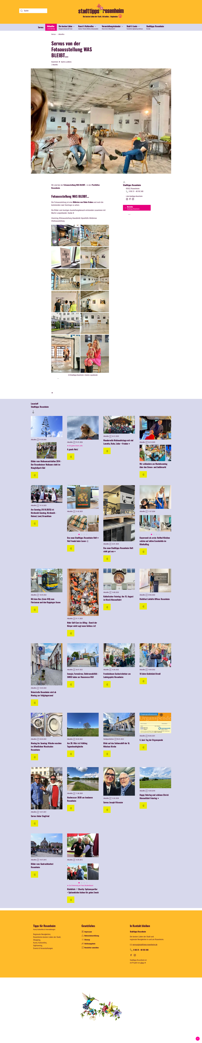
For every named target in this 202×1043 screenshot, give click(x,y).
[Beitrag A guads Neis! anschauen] (83, 428)
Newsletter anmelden (91, 947)
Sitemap (87, 939)
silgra (142, 963)
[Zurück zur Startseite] (101, 11)
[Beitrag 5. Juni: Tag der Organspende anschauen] (155, 723)
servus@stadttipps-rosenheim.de (145, 944)
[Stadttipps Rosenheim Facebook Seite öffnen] (130, 199)
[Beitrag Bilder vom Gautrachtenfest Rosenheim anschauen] (46, 845)
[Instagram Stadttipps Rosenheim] (134, 955)
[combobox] (33, 10)
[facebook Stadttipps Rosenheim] (131, 955)
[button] (66, 27)
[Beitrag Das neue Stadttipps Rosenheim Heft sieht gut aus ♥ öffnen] (119, 513)
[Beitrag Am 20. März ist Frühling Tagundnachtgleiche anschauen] (83, 724)
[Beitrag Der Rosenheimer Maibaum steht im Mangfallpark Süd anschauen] (46, 426)
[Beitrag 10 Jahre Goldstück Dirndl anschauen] (155, 655)
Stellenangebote (89, 943)
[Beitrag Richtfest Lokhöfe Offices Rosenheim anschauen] (155, 580)
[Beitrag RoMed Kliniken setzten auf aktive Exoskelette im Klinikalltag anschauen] (155, 497)
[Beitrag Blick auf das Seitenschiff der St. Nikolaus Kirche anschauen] (119, 724)
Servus (40, 27)
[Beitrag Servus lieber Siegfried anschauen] (46, 788)
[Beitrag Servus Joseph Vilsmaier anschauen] (119, 781)
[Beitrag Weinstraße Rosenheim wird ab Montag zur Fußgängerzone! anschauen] (46, 664)
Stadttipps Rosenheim (132, 185)
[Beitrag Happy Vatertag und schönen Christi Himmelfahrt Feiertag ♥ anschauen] (155, 777)
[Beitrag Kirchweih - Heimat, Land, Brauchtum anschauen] (46, 494)
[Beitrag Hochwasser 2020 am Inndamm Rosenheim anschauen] (83, 779)
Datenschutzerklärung (91, 935)
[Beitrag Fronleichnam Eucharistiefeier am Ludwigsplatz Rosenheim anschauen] (119, 655)
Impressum (88, 931)
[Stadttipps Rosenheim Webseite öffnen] (127, 199)
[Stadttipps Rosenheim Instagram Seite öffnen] (133, 199)
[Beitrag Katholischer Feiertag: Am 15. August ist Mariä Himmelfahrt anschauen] (119, 579)
